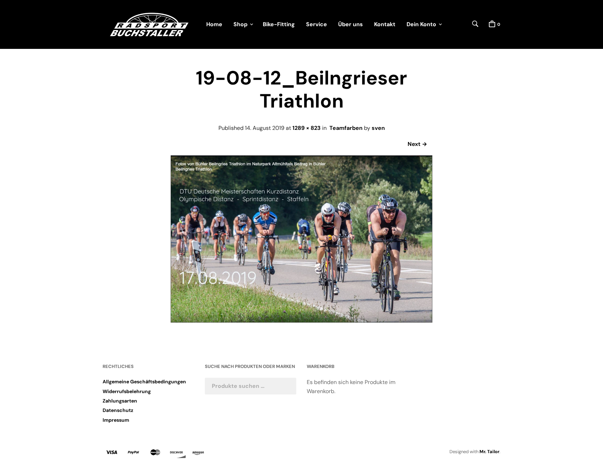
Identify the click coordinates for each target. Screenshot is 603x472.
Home (214, 24)
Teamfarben (346, 128)
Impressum (116, 420)
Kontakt (384, 24)
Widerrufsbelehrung (127, 391)
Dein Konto (421, 24)
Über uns (350, 24)
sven (378, 128)
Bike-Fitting (279, 24)
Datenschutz (118, 410)
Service (316, 24)
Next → (417, 144)
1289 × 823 (306, 128)
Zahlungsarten (120, 401)
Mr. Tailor (489, 452)
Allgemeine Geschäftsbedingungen (144, 381)
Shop (240, 24)
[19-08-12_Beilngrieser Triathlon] (301, 320)
